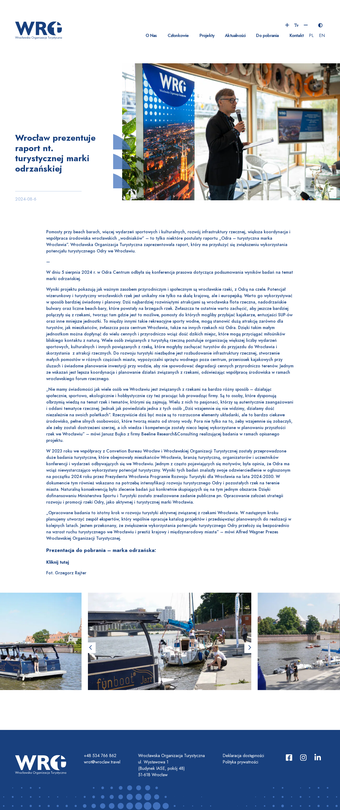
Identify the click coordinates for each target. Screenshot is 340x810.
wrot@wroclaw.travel (102, 762)
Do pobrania (267, 35)
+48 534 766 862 (100, 756)
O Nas (151, 35)
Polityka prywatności (240, 762)
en (322, 35)
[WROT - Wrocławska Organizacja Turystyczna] (38, 29)
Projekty (207, 35)
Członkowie (178, 35)
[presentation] (90, 647)
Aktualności (235, 35)
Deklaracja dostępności (243, 756)
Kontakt (297, 35)
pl (311, 35)
